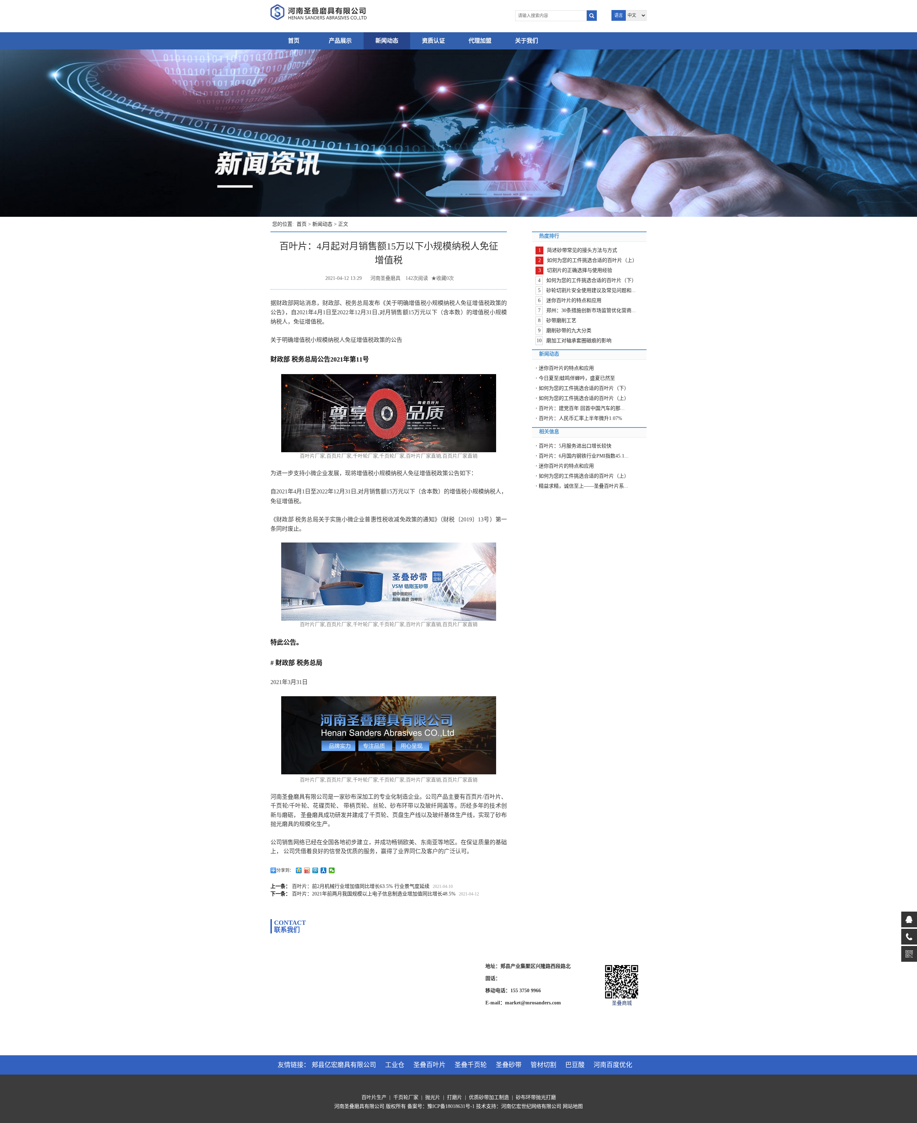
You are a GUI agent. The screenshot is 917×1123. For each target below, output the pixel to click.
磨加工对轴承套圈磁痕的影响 (578, 340)
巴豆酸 (575, 1065)
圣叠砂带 (509, 1065)
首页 (293, 41)
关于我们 (526, 41)
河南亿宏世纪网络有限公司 (531, 1106)
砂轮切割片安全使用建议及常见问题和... (591, 290)
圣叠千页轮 (471, 1065)
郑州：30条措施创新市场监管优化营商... (591, 310)
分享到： (285, 870)
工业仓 (394, 1065)
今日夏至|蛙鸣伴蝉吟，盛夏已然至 (577, 378)
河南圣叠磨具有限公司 (359, 1106)
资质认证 (433, 41)
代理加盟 (480, 41)
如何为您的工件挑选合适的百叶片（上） (592, 260)
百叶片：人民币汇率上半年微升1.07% (580, 418)
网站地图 (573, 1106)
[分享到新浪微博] (307, 870)
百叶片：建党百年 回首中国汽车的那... (582, 408)
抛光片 (432, 1097)
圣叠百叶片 (429, 1065)
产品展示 (340, 41)
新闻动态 (386, 41)
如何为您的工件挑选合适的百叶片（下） (591, 280)
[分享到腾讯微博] (315, 870)
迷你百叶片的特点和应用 (573, 300)
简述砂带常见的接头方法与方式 (582, 250)
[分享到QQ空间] (299, 870)
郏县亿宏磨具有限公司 (344, 1065)
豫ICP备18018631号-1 (451, 1106)
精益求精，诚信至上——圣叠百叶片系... (583, 486)
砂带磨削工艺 (561, 320)
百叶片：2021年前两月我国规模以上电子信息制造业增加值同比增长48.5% (374, 894)
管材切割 (543, 1065)
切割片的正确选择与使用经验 (579, 270)
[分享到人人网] (324, 870)
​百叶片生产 (374, 1097)
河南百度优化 (613, 1065)
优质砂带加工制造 (489, 1097)
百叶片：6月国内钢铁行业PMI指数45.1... (584, 456)
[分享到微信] (332, 870)
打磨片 (454, 1097)
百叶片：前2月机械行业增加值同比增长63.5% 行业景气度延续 (360, 886)
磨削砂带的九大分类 (568, 330)
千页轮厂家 (405, 1097)
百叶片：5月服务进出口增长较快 (575, 446)
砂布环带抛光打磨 (536, 1097)
